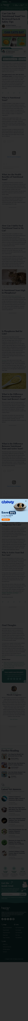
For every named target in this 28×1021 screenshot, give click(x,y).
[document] (14, 510)
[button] (26, 501)
